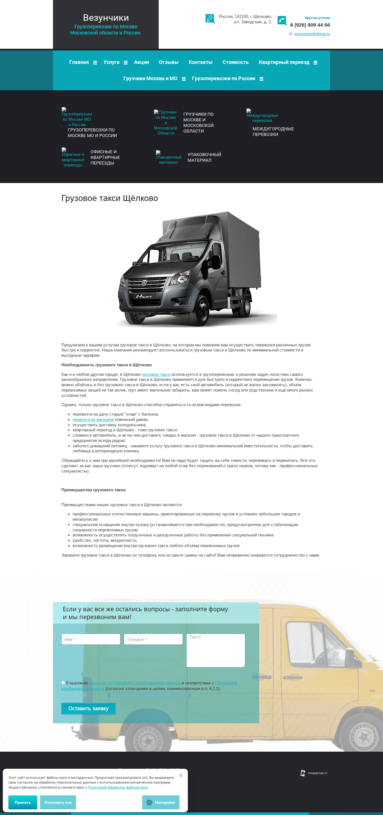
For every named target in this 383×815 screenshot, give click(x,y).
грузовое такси (156, 374)
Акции (141, 62)
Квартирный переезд (284, 62)
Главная (79, 62)
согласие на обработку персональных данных (135, 683)
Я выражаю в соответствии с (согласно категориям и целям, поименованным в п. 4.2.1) (149, 685)
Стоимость (236, 62)
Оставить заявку (88, 708)
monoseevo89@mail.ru (312, 34)
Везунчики (106, 17)
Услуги (111, 62)
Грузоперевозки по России (223, 78)
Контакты (201, 62)
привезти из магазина (93, 419)
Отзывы (169, 62)
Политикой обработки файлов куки (118, 787)
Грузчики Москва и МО (150, 78)
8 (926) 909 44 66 (310, 25)
